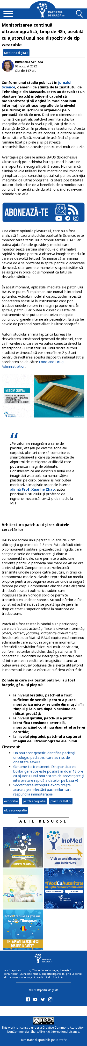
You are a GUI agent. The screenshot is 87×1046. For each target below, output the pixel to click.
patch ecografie (34, 801)
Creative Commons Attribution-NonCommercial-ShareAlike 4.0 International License (46, 1029)
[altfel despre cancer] (23, 889)
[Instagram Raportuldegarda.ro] (51, 1000)
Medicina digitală (16, 52)
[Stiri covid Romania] (23, 847)
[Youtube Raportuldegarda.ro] (36, 1000)
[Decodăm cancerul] (64, 847)
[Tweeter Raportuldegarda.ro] (43, 1000)
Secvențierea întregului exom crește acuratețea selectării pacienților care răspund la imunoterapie (42, 789)
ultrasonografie (15, 810)
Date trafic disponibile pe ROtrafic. (43, 1040)
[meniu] (8, 14)
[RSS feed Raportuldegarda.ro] (28, 1010)
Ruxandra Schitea (29, 62)
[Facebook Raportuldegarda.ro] (28, 1000)
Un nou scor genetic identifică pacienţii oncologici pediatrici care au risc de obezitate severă (44, 757)
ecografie (11, 801)
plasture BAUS (61, 801)
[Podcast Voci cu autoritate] (64, 889)
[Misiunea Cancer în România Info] (23, 930)
